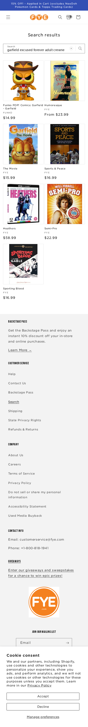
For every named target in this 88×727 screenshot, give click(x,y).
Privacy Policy (39, 685)
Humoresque (53, 105)
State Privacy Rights (24, 420)
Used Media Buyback (25, 515)
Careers (14, 464)
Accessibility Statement (27, 506)
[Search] (80, 48)
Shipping (15, 411)
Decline (43, 707)
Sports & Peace (54, 168)
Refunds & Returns (23, 429)
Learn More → (20, 350)
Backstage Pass (20, 392)
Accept (43, 696)
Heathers (9, 228)
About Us (15, 455)
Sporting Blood (13, 288)
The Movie (10, 168)
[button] (8, 17)
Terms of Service (21, 473)
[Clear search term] (71, 48)
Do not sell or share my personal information (34, 495)
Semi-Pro (50, 228)
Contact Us (17, 383)
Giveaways (14, 561)
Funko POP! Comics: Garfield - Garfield (23, 107)
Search (13, 401)
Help (12, 374)
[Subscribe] (67, 643)
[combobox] (44, 48)
